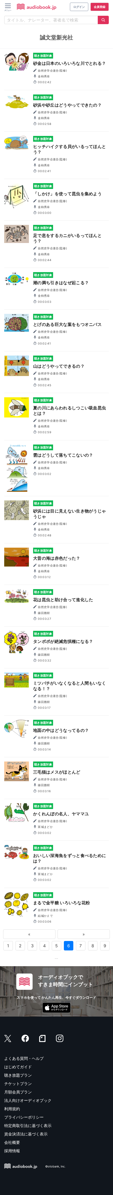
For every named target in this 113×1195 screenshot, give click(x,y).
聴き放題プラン (18, 1075)
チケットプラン (18, 1083)
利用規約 (12, 1108)
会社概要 (12, 1142)
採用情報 (12, 1150)
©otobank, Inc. (55, 1166)
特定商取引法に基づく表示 (28, 1125)
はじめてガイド (18, 1066)
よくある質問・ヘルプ (24, 1058)
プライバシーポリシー (24, 1117)
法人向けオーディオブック (28, 1100)
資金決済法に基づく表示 (26, 1133)
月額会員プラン (18, 1092)
